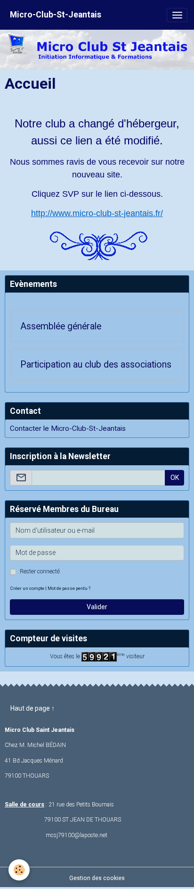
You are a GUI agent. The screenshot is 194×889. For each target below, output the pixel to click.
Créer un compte (27, 588)
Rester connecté (40, 571)
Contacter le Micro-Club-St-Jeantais (68, 428)
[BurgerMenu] (177, 15)
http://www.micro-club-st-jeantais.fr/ (97, 213)
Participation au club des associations (95, 364)
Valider (97, 607)
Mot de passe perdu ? (69, 588)
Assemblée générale (60, 326)
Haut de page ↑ (32, 708)
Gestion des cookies (97, 878)
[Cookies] (19, 870)
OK (174, 477)
